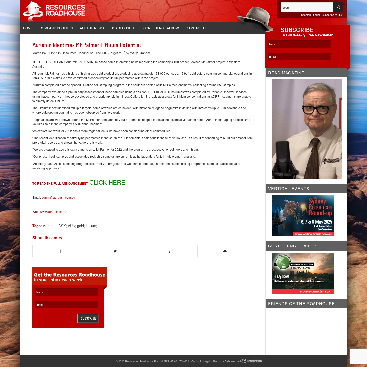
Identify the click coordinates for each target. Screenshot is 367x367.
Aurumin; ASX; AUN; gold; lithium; (70, 225)
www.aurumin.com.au (54, 211)
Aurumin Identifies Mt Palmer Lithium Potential (86, 45)
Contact (196, 361)
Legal (316, 15)
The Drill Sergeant (108, 52)
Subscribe (88, 318)
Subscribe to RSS (332, 15)
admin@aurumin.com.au (58, 197)
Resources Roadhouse (77, 52)
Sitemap (306, 15)
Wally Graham (140, 52)
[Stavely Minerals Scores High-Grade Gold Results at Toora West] (4, 183)
